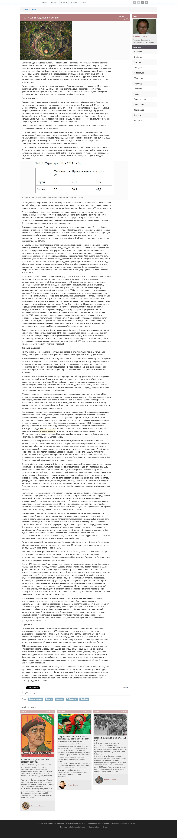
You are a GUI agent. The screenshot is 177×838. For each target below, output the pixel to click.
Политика (121, 16)
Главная (44, 2)
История (59, 699)
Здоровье (138, 51)
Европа (49, 699)
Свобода (84, 699)
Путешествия (140, 99)
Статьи (64, 2)
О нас (105, 827)
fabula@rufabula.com (77, 827)
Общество (138, 78)
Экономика (139, 120)
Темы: (24, 699)
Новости (54, 2)
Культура (138, 67)
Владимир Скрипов (34, 693)
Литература (139, 72)
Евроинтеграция (35, 699)
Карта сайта (94, 827)
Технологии (139, 104)
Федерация (139, 109)
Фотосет (137, 115)
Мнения (74, 2)
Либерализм (71, 699)
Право (136, 93)
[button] (153, 2)
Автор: (24, 693)
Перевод (138, 83)
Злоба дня (138, 56)
